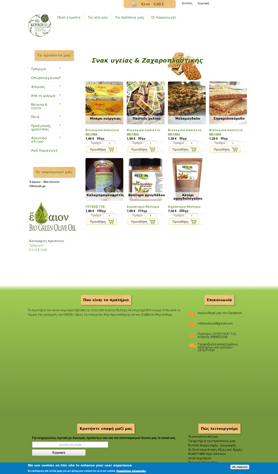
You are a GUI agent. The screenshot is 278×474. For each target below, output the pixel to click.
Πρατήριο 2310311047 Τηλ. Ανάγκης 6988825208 (217, 335)
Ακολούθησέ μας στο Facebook (220, 313)
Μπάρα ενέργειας (105, 118)
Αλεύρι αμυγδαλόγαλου (187, 196)
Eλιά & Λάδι (38, 249)
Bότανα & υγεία (37, 106)
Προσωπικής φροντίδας (39, 127)
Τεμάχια (96, 143)
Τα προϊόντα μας (129, 17)
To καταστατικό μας (203, 436)
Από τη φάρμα (41, 95)
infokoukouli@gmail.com (215, 323)
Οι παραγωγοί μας (54, 172)
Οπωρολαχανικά (43, 77)
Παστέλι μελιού (146, 118)
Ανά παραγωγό (44, 150)
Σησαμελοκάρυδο (229, 118)
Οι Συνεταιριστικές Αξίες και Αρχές (215, 449)
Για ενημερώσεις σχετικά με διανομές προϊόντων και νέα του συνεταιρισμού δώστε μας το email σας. (104, 438)
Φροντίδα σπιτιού (37, 139)
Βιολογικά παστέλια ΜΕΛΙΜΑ (102, 132)
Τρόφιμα (36, 68)
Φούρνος (36, 86)
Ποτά (33, 116)
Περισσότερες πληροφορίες (131, 471)
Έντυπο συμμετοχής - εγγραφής (212, 445)
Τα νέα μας (98, 17)
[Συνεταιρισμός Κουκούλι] (40, 37)
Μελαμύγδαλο (187, 118)
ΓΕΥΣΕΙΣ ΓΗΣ (95, 206)
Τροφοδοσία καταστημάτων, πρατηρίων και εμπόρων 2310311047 (218, 345)
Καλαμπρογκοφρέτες (105, 195)
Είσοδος (187, 3)
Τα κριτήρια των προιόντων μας (212, 441)
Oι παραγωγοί (163, 17)
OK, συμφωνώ (240, 467)
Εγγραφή (203, 3)
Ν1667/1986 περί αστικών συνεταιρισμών (207, 455)
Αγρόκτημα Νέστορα (143, 206)
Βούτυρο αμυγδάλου (146, 195)
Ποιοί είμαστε (69, 17)
